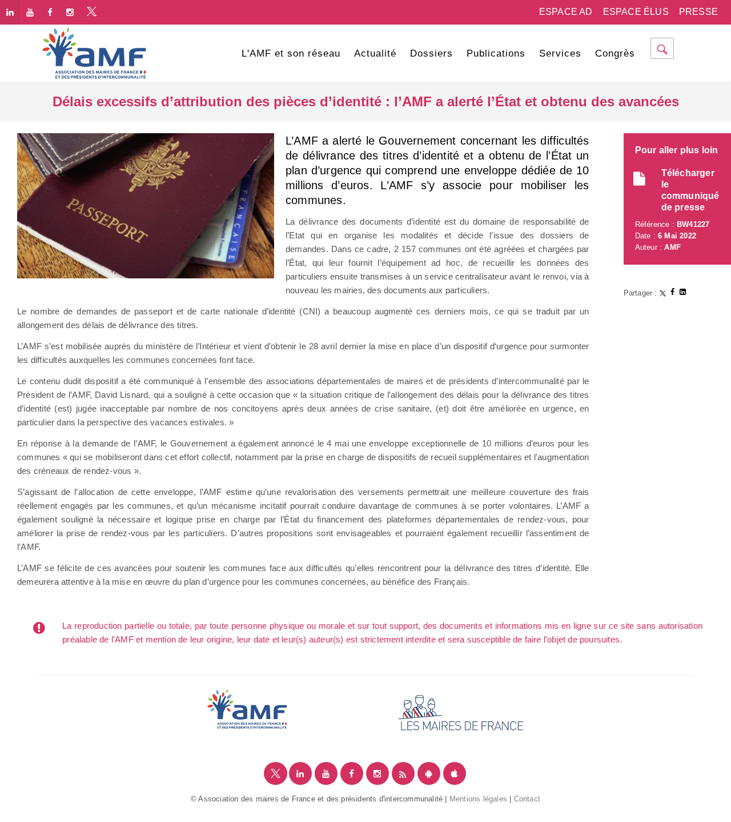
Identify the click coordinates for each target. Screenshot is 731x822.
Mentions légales (478, 799)
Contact (527, 799)
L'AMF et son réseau (291, 53)
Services (560, 53)
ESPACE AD (566, 12)
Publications (496, 53)
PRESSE (698, 12)
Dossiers (431, 53)
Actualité (375, 53)
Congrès (615, 53)
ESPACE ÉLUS (636, 12)
